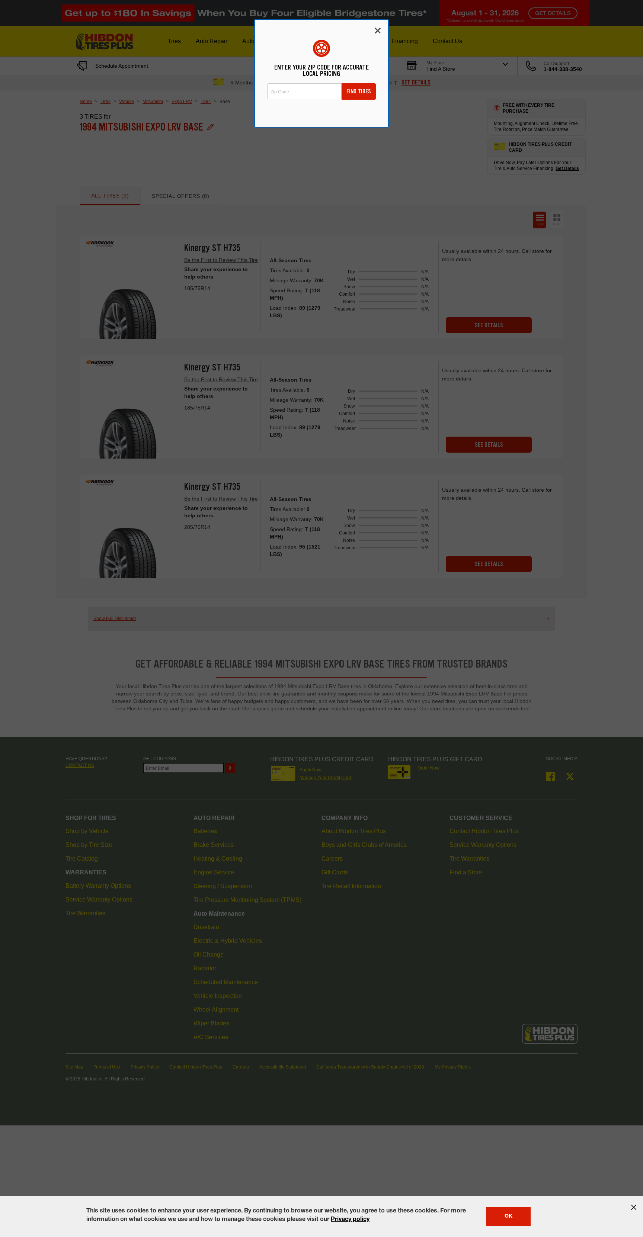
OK (508, 1216)
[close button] (633, 1207)
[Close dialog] (378, 30)
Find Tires (358, 91)
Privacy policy (350, 1220)
